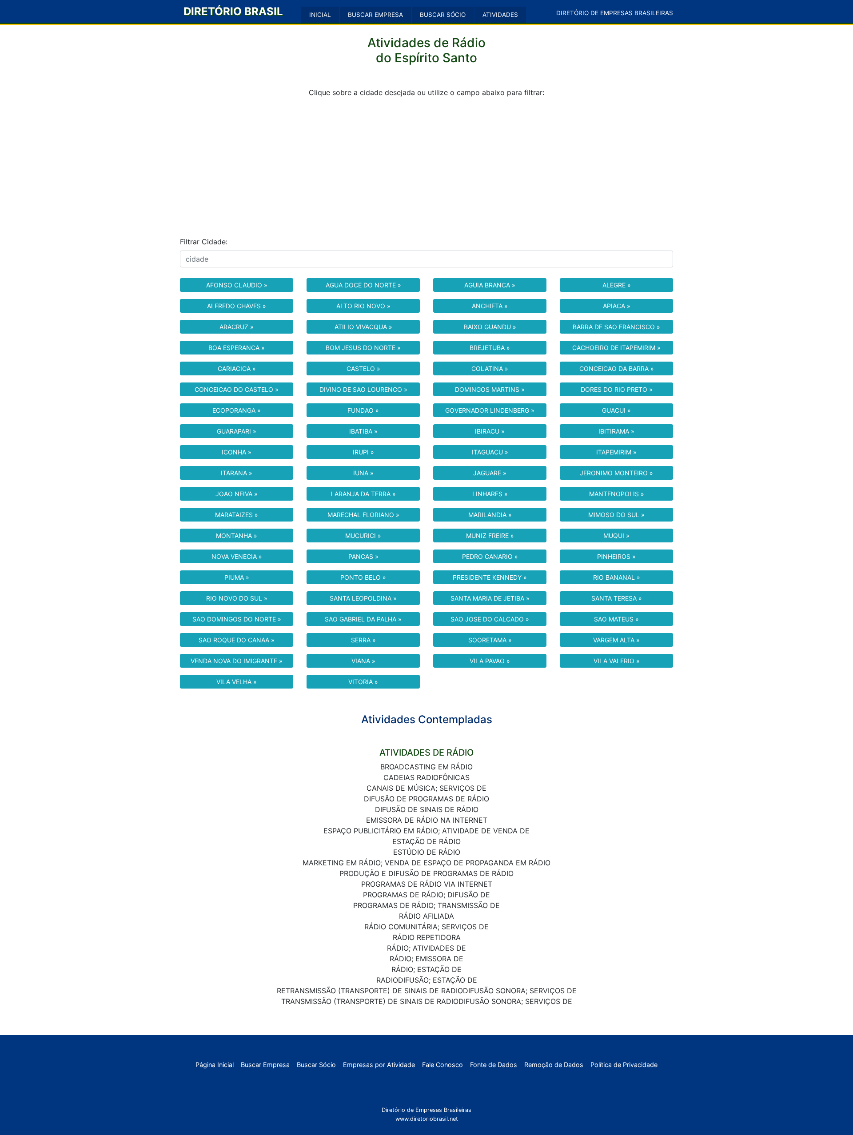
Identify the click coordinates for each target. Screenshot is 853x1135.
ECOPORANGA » (236, 410)
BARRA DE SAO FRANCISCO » (616, 327)
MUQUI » (616, 535)
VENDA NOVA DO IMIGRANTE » (237, 661)
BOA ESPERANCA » (236, 347)
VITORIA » (363, 681)
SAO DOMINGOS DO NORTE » (236, 619)
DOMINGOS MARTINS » (490, 389)
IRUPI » (363, 452)
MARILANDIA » (490, 514)
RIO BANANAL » (616, 577)
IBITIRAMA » (616, 431)
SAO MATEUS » (616, 619)
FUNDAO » (363, 410)
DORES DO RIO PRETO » (617, 389)
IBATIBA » (363, 431)
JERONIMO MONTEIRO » (616, 473)
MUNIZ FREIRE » (490, 535)
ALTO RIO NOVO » (363, 306)
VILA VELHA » (236, 681)
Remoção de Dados (553, 1064)
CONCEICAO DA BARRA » (616, 368)
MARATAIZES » (236, 514)
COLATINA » (489, 368)
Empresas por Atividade (379, 1064)
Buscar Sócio (316, 1064)
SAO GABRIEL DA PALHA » (363, 619)
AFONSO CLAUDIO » (236, 285)
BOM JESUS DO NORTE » (363, 347)
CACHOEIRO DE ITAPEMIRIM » (616, 347)
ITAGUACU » (490, 452)
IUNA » (363, 473)
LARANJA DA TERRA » (363, 494)
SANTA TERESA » (616, 598)
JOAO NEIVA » (236, 494)
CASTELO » (363, 368)
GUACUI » (616, 410)
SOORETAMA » (490, 640)
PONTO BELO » (363, 577)
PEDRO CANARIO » (490, 556)
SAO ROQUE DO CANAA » (237, 640)
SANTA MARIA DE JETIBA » (490, 598)
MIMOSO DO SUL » (616, 514)
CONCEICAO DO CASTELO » (237, 389)
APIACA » (616, 306)
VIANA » (363, 661)
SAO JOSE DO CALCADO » (489, 619)
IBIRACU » (490, 431)
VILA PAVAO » (490, 661)
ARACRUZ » (236, 327)
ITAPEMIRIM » (616, 452)
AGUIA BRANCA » (489, 285)
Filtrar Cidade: (203, 241)
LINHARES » (490, 494)
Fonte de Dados (493, 1064)
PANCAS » (363, 556)
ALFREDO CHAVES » (236, 306)
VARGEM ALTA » (616, 640)
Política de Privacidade (624, 1064)
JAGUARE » (489, 473)
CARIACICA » (237, 368)
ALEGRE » (616, 285)
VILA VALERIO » (617, 661)
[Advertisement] (426, 167)
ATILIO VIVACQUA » (363, 327)
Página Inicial (214, 1064)
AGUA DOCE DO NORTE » (363, 285)
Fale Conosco (442, 1064)
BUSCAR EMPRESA (375, 14)
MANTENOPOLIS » (616, 494)
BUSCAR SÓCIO (443, 14)
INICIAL (320, 14)
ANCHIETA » (490, 306)
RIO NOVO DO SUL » (236, 598)
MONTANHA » (236, 535)
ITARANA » (236, 473)
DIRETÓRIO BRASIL (233, 11)
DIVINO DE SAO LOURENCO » (363, 389)
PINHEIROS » (616, 556)
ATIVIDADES (500, 14)
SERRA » (363, 640)
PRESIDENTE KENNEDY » (490, 577)
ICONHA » (236, 452)
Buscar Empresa (265, 1064)
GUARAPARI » (236, 431)
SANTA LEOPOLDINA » (363, 598)
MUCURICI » (363, 535)
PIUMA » (236, 577)
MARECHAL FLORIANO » (363, 514)
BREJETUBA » (490, 347)
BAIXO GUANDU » (490, 327)
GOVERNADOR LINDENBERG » (489, 410)
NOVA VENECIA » (236, 556)
